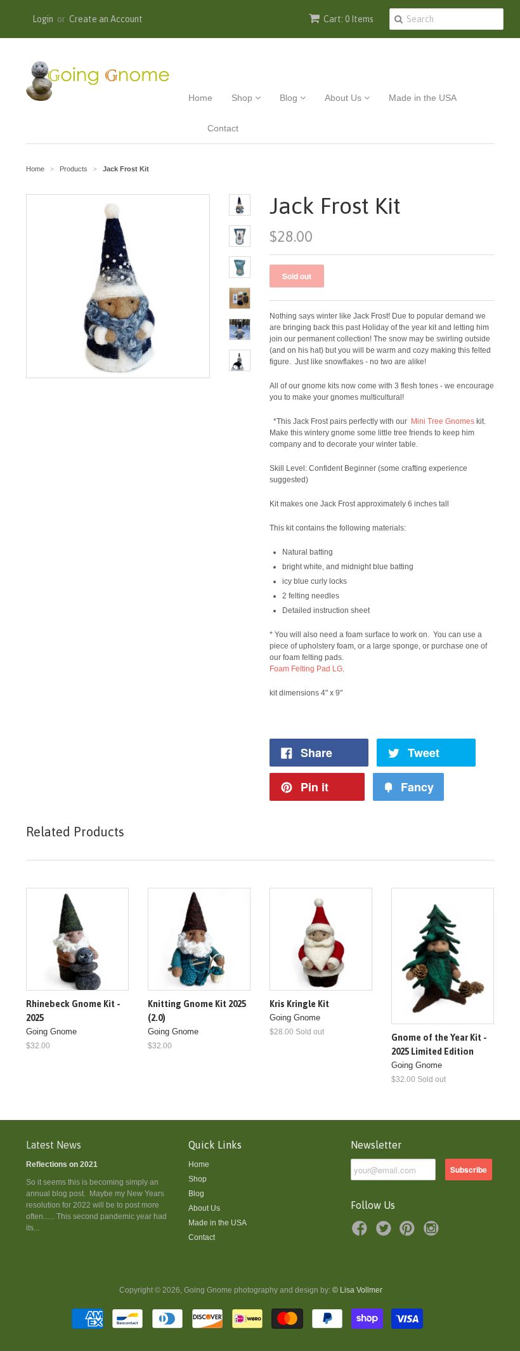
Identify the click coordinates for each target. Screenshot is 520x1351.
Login (42, 19)
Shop (243, 98)
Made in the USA (423, 98)
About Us (344, 98)
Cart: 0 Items (348, 19)
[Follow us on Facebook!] (361, 1232)
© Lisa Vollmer (357, 1290)
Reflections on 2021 (62, 1164)
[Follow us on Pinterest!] (409, 1232)
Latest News (53, 1144)
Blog (290, 98)
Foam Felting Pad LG (306, 668)
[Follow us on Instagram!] (433, 1232)
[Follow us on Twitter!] (385, 1232)
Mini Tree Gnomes (443, 421)
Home (200, 98)
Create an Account (106, 19)
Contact (222, 128)
